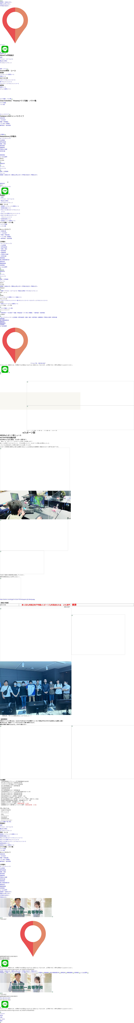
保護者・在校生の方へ (5, 174)
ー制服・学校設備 (17, 312)
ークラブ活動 (3, 308)
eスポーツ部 (54, 430)
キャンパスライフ (4, 114)
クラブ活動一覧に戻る (5, 821)
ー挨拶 (1, 290)
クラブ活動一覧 (47, 430)
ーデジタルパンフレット (31, 290)
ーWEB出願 (54, 317)
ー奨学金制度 (20, 317)
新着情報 (2, 318)
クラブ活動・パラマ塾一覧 (36, 430)
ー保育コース (3, 303)
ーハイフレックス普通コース (7, 297)
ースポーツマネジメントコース (8, 300)
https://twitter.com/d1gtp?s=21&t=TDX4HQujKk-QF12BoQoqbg (17, 599)
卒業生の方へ (34, 174)
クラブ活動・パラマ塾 (5, 98)
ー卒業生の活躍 (47, 317)
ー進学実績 (34, 317)
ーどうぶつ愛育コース (12, 303)
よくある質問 (3, 326)
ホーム (28, 430)
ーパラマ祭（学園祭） (27, 312)
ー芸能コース (18, 297)
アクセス (32, 363)
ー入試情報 (14, 317)
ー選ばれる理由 (21, 290)
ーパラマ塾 (10, 308)
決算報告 (2, 324)
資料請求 (2, 321)
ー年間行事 (3, 312)
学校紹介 (2, 53)
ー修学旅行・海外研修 (39, 312)
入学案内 (2, 134)
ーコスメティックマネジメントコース (37, 300)
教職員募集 (3, 323)
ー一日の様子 (9, 312)
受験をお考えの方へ (16, 174)
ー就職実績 (40, 317)
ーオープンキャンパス (5, 317)
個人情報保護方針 (4, 320)
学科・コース (3, 68)
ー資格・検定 (27, 317)
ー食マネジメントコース (22, 300)
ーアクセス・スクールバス (10, 290)
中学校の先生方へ (26, 174)
